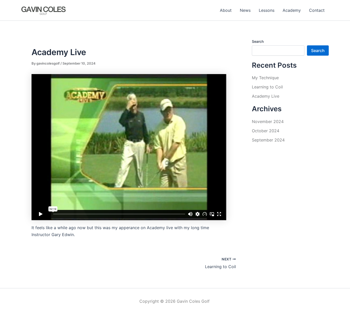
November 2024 (268, 121)
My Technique (265, 77)
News (245, 10)
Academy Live (265, 96)
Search (258, 41)
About (226, 10)
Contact (317, 10)
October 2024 (265, 130)
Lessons (266, 10)
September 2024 (268, 140)
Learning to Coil (267, 86)
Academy (292, 10)
